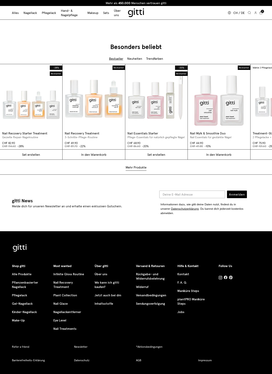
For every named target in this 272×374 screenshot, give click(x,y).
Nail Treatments (64, 329)
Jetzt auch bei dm (108, 295)
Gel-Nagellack (22, 303)
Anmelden (237, 194)
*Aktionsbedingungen (149, 347)
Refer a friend (20, 347)
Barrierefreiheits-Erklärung (28, 360)
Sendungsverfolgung (150, 303)
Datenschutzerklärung (185, 208)
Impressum (205, 360)
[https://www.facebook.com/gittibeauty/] (225, 278)
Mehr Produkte (136, 167)
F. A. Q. (182, 282)
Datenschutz (81, 360)
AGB (138, 360)
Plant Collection (65, 295)
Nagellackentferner (67, 312)
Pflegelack (19, 295)
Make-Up (18, 320)
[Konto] (255, 12)
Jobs (180, 312)
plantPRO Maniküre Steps (191, 301)
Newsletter (80, 347)
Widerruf (142, 287)
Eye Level (59, 320)
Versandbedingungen (151, 295)
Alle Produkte (21, 274)
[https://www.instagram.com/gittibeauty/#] (220, 278)
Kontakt (183, 274)
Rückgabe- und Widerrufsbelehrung (150, 276)
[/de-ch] (20, 248)
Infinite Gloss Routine (68, 274)
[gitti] (136, 13)
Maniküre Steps (188, 291)
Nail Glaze (60, 303)
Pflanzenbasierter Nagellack (25, 285)
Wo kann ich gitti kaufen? (107, 285)
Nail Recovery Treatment (63, 285)
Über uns (101, 274)
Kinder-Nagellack (24, 312)
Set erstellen (156, 155)
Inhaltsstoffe (104, 303)
